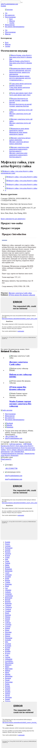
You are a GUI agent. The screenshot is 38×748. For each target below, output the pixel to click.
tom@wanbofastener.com (13, 479)
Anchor (11, 23)
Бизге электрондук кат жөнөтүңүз (13, 219)
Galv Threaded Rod (17, 451)
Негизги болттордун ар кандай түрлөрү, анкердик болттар (20, 105)
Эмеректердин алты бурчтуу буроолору (18, 454)
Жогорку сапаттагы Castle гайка (20, 293)
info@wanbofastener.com (13, 476)
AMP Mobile (27, 444)
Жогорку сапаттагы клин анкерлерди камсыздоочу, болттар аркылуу (18, 155)
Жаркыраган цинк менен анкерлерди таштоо (18, 133)
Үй (6, 13)
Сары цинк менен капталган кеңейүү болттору (19, 88)
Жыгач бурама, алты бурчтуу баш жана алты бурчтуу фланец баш (20, 63)
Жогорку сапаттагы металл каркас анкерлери (19, 143)
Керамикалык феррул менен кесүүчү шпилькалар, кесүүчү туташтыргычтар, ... (20, 78)
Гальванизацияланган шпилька (12, 453)
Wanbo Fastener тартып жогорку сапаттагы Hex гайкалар (20, 403)
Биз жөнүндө (9, 15)
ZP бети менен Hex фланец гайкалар (22, 295)
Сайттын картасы (15, 444)
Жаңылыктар (10, 25)
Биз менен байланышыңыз (14, 26)
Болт (11, 19)
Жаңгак (12, 21)
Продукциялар (10, 17)
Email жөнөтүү (6, 459)
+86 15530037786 (11, 468)
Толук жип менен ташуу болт (20, 95)
